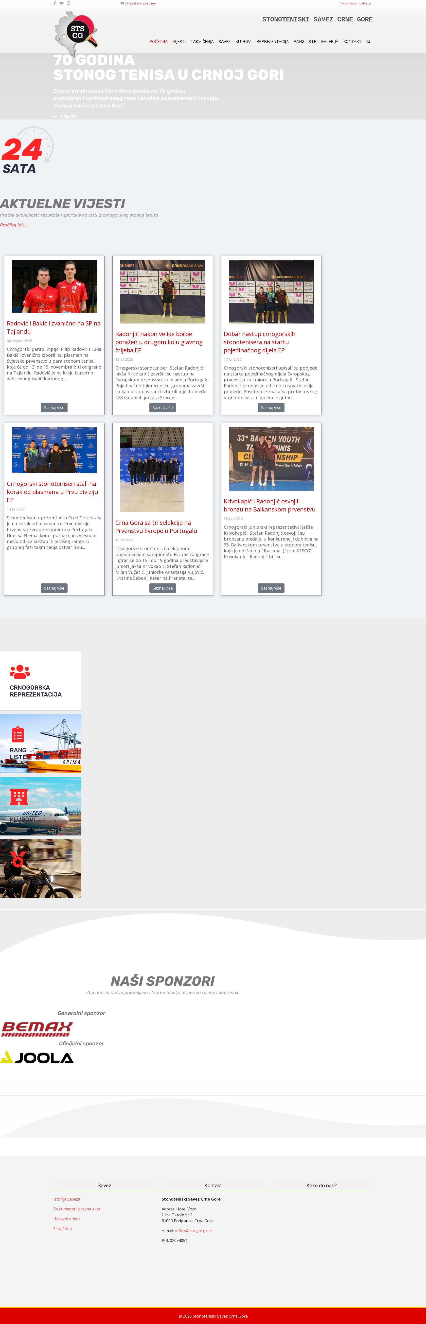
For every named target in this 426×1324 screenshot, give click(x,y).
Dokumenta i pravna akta (76, 1209)
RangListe (18, 754)
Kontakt (352, 41)
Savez (225, 41)
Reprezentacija (272, 41)
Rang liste (305, 41)
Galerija (329, 41)
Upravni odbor (66, 1219)
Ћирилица (348, 3)
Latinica (365, 3)
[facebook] (55, 2)
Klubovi (243, 41)
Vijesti (179, 41)
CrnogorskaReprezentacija (36, 691)
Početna (158, 41)
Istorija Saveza (66, 1199)
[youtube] (61, 2)
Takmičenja (202, 41)
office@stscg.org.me (140, 3)
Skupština (62, 1228)
